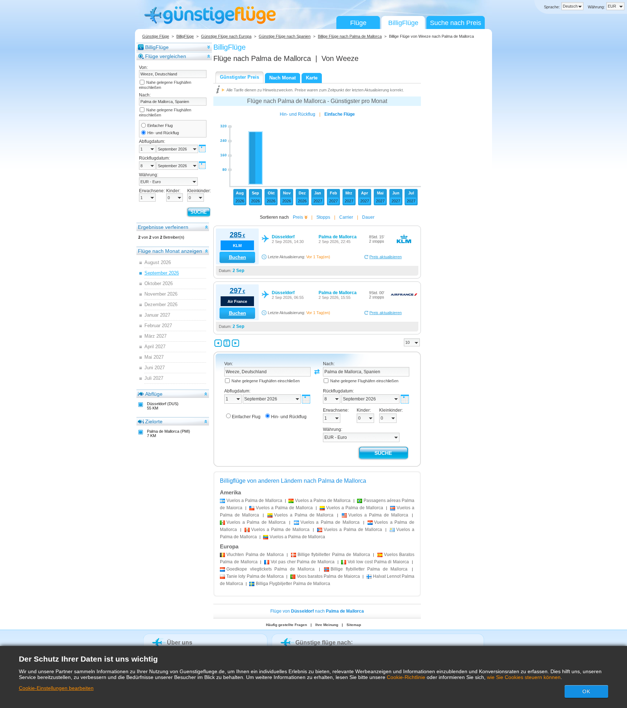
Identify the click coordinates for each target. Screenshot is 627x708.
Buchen (237, 257)
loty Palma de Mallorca (255, 576)
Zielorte (154, 421)
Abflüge (154, 394)
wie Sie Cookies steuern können (524, 677)
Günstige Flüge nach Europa (226, 36)
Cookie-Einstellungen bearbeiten (56, 688)
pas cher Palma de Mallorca (303, 561)
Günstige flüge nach (323, 642)
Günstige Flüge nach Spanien (285, 36)
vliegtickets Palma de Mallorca (270, 569)
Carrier (346, 217)
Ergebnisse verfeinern (163, 227)
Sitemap (354, 625)
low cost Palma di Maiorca (378, 561)
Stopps (323, 217)
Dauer (368, 217)
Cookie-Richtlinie (406, 677)
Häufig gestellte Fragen (286, 625)
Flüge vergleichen (165, 56)
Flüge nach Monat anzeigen (170, 251)
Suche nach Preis (455, 22)
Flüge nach (262, 58)
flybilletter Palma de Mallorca (334, 554)
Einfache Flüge (339, 114)
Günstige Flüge (155, 36)
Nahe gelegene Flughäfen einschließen (265, 381)
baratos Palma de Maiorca (328, 576)
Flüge (358, 22)
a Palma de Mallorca (254, 500)
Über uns (179, 642)
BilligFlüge (403, 22)
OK (586, 691)
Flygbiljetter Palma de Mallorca (293, 583)
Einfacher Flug (160, 125)
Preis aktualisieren (385, 257)
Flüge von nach (317, 611)
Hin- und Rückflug (163, 133)
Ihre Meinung (326, 625)
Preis (298, 217)
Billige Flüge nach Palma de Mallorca (350, 36)
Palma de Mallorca (255, 554)
